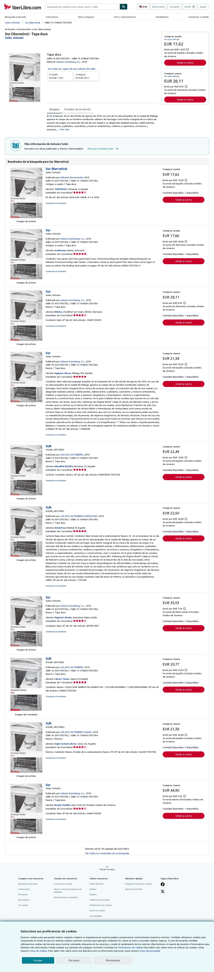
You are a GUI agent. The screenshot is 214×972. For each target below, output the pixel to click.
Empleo (93, 894)
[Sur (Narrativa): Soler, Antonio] (26, 217)
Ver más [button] (65, 129)
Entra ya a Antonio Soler (100, 148)
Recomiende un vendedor (66, 897)
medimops (60, 250)
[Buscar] (123, 7)
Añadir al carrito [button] (185, 62)
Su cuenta (174, 6)
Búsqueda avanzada (15, 16)
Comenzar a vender (198, 16)
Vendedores (162, 16)
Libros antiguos (86, 16)
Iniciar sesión (158, 6)
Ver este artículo (171, 39)
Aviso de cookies (97, 910)
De (56, 76)
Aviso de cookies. (39, 950)
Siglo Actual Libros (65, 743)
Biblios (58, 311)
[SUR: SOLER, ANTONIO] (26, 495)
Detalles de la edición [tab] (77, 109)
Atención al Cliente (133, 889)
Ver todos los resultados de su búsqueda (107, 853)
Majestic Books (63, 617)
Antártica (60, 527)
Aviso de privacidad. (150, 950)
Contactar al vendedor (56, 203)
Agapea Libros (63, 373)
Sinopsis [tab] (54, 109)
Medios (93, 889)
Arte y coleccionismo (125, 16)
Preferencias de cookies (130, 947)
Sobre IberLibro (97, 883)
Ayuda (203, 6)
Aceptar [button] (38, 960)
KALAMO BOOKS (64, 466)
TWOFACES (61, 189)
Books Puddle (62, 804)
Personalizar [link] (113, 960)
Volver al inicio (107, 869)
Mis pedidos (24, 900)
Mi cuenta (22, 894)
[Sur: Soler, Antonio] (26, 279)
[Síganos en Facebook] (163, 884)
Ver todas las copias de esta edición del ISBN (71, 68)
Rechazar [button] (74, 960)
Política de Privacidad (99, 900)
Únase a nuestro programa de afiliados (68, 890)
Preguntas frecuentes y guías (138, 883)
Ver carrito (23, 905)
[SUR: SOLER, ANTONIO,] (26, 772)
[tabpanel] (103, 122)
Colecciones (52, 16)
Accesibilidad (96, 916)
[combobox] (82, 7)
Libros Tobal (62, 678)
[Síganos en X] (163, 892)
